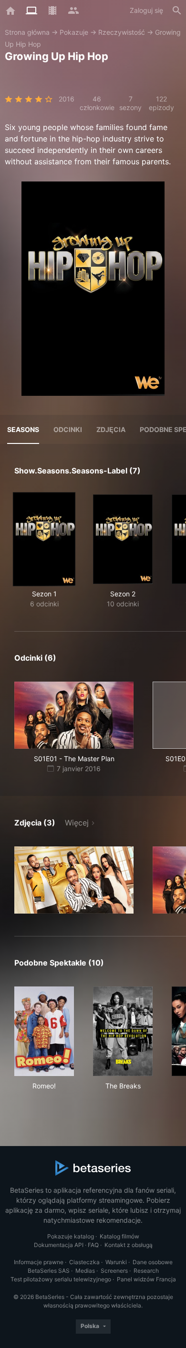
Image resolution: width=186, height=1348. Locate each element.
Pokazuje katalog (70, 1236)
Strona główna (27, 32)
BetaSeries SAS (49, 1270)
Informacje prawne (38, 1262)
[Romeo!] (44, 1031)
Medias (85, 1270)
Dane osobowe (153, 1262)
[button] (74, 880)
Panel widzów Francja (146, 1279)
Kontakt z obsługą (128, 1244)
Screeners (114, 1270)
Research (146, 1270)
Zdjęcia (110, 429)
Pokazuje (74, 32)
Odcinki (67, 429)
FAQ (93, 1244)
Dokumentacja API (58, 1244)
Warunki (116, 1262)
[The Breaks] (123, 1031)
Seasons (23, 429)
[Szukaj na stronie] (177, 10)
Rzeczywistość (121, 32)
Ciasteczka (84, 1262)
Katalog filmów (119, 1236)
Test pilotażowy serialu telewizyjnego (60, 1279)
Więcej (77, 822)
